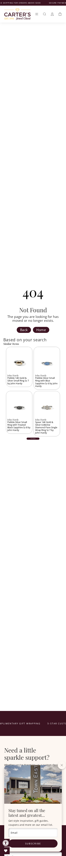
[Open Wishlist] (6, 850)
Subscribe (33, 843)
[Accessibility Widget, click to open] (6, 843)
